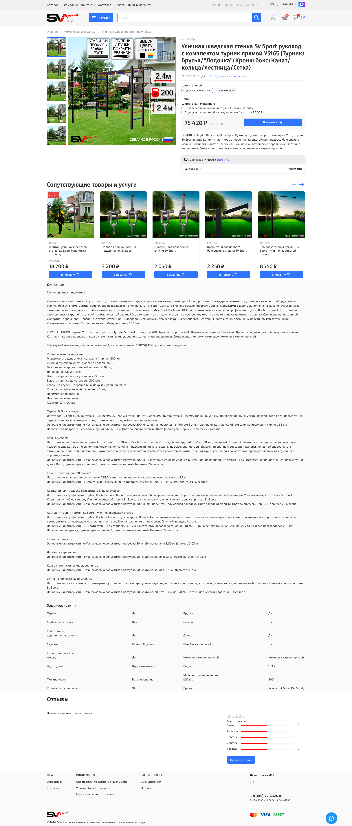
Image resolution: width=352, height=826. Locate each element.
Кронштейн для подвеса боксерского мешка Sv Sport (227, 248)
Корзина (146, 787)
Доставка (104, 4)
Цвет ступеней (192, 85)
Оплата (120, 4)
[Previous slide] (75, 91)
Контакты (88, 4)
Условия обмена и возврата (93, 787)
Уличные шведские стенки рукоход (126, 31)
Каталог (52, 4)
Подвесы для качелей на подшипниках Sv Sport (119, 248)
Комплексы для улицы (80, 31)
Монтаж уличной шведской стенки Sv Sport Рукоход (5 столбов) (68, 250)
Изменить (223, 159)
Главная (52, 31)
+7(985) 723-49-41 (280, 4)
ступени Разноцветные (197, 90)
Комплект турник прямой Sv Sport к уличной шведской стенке (279, 250)
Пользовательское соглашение (95, 794)
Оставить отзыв (241, 760)
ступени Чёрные (226, 90)
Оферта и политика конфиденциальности (101, 781)
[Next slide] (56, 140)
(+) (219, 108)
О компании (69, 4)
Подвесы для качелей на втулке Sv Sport (171, 248)
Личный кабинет (139, 4)
